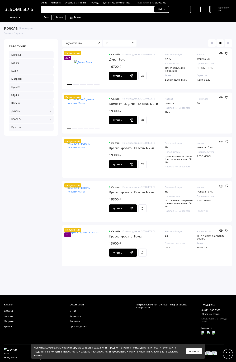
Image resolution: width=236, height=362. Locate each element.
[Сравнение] (196, 9)
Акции (59, 17)
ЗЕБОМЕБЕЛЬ (19, 9)
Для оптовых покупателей (116, 2)
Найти (161, 9)
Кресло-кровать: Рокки (126, 236)
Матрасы (16, 78)
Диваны (15, 111)
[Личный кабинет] (187, 9)
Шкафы (15, 103)
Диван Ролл (117, 59)
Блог (46, 17)
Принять (194, 351)
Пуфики (15, 87)
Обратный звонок (210, 314)
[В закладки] (227, 53)
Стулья (15, 95)
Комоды (16, 54)
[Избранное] (205, 9)
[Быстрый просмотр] (142, 76)
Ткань (77, 17)
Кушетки (16, 127)
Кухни (14, 70)
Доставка (75, 321)
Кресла (15, 62)
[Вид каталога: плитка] (212, 43)
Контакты (56, 2)
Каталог (15, 17)
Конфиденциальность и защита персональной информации (88, 351)
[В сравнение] (221, 53)
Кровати (16, 119)
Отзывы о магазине (75, 2)
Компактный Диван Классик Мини (133, 104)
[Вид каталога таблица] (228, 43)
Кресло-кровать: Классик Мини (131, 148)
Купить (117, 75)
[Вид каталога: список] (220, 43)
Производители (78, 326)
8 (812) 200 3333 (151, 2)
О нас (44, 2)
